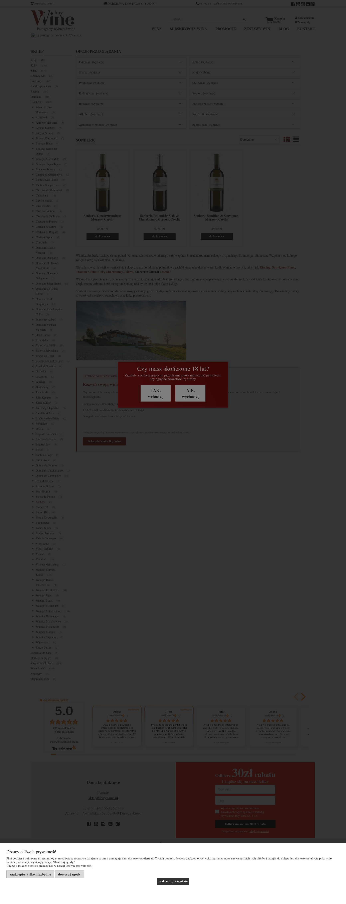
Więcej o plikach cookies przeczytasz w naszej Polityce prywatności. (49, 865)
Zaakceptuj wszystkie (173, 881)
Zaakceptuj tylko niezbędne (30, 874)
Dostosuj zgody (69, 874)
